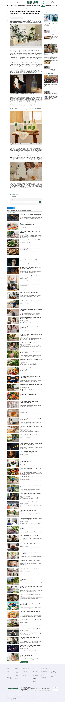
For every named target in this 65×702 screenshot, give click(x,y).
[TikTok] (43, 1)
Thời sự (12, 5)
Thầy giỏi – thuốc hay (26, 668)
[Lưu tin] (8, 18)
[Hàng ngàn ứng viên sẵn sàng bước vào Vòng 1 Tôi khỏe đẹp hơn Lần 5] (13, 606)
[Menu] (56, 5)
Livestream (16, 672)
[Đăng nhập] (52, 1)
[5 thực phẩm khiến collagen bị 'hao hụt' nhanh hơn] (13, 614)
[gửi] (40, 202)
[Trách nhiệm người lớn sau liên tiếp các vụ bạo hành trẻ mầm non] (47, 98)
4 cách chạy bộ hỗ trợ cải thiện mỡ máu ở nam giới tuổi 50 (30, 435)
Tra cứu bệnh (15, 5)
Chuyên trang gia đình (54, 675)
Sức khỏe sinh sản (43, 678)
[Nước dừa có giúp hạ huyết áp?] (47, 62)
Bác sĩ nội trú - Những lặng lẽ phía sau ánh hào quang (51, 85)
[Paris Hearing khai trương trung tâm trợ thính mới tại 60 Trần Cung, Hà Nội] (13, 521)
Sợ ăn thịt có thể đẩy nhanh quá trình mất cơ (29, 594)
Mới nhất (17, 194)
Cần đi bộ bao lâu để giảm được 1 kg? (28, 510)
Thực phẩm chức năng (44, 674)
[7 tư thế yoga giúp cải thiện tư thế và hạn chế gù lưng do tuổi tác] (13, 421)
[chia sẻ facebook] (8, 11)
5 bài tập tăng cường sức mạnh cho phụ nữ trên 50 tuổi (30, 569)
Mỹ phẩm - (21, 362)
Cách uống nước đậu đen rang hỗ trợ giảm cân (30, 628)
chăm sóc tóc (29, 210)
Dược (27, 5)
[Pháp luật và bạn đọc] (48, 3)
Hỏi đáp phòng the (43, 677)
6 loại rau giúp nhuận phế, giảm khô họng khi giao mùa (31, 240)
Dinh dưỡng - (22, 249)
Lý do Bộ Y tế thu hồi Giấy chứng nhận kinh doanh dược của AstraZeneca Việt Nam (31, 223)
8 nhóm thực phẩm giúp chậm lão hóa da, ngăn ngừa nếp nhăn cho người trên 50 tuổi (30, 393)
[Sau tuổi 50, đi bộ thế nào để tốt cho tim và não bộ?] (13, 488)
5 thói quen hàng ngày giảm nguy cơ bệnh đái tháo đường (30, 232)
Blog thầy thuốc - (46, 86)
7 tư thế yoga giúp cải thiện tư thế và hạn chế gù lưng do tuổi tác (30, 419)
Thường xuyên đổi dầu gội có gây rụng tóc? (29, 535)
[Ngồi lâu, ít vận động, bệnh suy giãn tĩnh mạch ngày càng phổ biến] (47, 37)
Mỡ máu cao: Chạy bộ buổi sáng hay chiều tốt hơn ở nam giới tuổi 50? (31, 335)
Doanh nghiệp (53, 671)
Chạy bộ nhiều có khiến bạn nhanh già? (28, 342)
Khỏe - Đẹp (42, 5)
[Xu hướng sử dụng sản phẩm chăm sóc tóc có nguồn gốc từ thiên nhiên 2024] (26, 35)
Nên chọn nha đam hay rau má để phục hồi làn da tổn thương (31, 360)
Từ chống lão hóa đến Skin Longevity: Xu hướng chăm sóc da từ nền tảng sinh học (30, 646)
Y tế (9, 5)
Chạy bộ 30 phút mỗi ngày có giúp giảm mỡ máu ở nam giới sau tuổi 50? (30, 477)
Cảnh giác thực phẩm (44, 672)
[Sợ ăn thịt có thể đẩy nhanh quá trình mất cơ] (13, 597)
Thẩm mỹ (19, 8)
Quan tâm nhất (12, 194)
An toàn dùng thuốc (17, 675)
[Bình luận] (8, 21)
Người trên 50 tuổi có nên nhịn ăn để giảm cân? (30, 284)
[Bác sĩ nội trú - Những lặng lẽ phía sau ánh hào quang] (51, 79)
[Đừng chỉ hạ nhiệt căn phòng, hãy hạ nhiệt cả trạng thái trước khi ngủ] (13, 379)
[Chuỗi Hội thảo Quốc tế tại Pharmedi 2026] (13, 505)
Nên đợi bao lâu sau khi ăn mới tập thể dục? (29, 292)
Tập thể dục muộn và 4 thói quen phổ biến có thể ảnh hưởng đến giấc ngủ (30, 268)
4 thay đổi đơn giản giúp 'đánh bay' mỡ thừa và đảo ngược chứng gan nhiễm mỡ (30, 276)
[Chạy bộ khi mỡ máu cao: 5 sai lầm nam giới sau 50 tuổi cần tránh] (13, 304)
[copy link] (8, 16)
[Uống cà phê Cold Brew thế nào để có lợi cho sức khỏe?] (13, 547)
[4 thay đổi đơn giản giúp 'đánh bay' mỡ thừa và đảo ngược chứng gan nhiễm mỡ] (13, 279)
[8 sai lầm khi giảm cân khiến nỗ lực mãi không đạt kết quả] (13, 640)
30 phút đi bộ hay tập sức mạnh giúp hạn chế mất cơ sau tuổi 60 (31, 587)
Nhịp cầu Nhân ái (53, 672)
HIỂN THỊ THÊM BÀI (24, 662)
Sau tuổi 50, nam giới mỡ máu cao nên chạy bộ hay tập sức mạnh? (30, 494)
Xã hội (8, 668)
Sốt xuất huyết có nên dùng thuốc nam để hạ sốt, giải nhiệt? (50, 54)
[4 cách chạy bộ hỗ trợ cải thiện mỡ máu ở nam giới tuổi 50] (13, 438)
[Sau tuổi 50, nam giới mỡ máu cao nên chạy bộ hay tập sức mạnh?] (13, 496)
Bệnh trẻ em (34, 674)
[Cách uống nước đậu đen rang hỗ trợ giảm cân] (13, 632)
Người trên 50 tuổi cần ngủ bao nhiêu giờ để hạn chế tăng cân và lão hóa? (30, 318)
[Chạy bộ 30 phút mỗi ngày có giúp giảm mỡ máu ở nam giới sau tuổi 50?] (13, 480)
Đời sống (52, 676)
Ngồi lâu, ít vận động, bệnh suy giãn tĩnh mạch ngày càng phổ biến (54, 37)
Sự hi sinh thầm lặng (9, 678)
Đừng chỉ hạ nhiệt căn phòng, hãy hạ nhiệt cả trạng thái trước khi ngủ (30, 377)
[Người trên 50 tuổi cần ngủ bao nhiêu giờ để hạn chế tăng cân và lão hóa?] (13, 320)
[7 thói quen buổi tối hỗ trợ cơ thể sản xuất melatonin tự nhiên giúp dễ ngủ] (13, 454)
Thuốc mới (16, 678)
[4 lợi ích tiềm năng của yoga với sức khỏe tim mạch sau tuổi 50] (13, 555)
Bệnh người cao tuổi (36, 668)
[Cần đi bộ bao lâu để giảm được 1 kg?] (13, 513)
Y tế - (21, 225)
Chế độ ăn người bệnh (44, 671)
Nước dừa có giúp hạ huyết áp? (54, 61)
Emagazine (24, 676)
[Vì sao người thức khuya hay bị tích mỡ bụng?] (13, 563)
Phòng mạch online (48, 5)
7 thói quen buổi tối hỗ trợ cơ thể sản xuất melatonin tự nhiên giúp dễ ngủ (29, 452)
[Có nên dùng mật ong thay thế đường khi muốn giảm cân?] (13, 413)
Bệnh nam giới (35, 672)
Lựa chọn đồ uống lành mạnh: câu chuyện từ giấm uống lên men (31, 326)
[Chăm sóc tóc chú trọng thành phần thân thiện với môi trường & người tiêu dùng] (26, 83)
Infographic (24, 679)
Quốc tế (8, 671)
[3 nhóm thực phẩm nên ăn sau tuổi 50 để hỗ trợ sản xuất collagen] (13, 371)
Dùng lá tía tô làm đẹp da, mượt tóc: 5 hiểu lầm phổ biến (30, 527)
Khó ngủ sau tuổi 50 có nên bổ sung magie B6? (30, 214)
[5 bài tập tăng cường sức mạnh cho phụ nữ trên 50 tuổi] (13, 572)
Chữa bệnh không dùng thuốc (26, 673)
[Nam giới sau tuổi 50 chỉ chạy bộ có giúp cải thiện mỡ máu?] (13, 387)
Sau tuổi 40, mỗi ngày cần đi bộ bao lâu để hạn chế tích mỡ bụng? (30, 352)
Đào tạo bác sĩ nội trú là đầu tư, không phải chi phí (54, 91)
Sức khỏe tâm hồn (35, 675)
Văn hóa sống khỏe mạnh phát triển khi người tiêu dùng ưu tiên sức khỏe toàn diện (31, 444)
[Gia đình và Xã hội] (43, 3)
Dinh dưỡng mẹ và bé (44, 668)
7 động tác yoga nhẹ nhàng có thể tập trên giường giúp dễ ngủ (31, 310)
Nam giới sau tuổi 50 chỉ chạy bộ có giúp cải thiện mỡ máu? (31, 385)
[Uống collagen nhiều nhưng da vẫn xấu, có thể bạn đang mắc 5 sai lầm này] (13, 657)
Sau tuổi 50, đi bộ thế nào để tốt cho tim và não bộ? (30, 486)
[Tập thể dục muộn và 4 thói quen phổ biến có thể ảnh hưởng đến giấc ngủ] (13, 270)
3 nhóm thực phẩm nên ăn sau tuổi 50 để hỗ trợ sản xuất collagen (30, 368)
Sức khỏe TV (20, 5)
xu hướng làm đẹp (14, 210)
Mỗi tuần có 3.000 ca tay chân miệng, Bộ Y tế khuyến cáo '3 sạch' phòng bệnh (54, 31)
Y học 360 (23, 5)
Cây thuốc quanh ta (25, 671)
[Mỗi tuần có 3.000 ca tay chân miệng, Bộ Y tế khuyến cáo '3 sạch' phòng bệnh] (47, 31)
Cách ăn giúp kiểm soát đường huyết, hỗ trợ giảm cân (31, 620)
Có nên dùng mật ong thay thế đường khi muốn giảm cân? (30, 410)
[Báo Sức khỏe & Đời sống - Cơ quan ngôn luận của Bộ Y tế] (32, 2)
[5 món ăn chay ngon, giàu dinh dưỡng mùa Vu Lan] (13, 251)
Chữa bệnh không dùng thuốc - (25, 234)
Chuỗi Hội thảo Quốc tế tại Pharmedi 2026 (29, 501)
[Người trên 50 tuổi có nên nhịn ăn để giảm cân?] (13, 287)
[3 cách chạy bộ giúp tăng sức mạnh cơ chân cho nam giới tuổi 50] (13, 581)
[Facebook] (54, 687)
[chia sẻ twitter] (8, 14)
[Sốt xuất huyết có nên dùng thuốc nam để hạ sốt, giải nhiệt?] (51, 48)
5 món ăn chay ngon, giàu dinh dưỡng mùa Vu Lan (31, 248)
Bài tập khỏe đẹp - (23, 303)
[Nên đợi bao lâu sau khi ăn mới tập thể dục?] (13, 295)
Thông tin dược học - (23, 216)
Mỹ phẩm (16, 8)
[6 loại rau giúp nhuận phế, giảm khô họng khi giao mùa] (13, 243)
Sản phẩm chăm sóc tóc (22, 210)
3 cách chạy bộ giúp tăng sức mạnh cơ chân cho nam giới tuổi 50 (30, 578)
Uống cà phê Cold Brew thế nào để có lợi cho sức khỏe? (31, 544)
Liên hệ (55, 690)
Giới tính (35, 5)
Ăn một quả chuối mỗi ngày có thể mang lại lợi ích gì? (31, 427)
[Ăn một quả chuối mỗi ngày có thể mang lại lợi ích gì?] (13, 429)
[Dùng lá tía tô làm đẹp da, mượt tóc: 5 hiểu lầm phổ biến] (13, 530)
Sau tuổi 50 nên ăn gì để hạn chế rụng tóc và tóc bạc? (30, 469)
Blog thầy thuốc (49, 73)
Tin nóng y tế (8, 674)
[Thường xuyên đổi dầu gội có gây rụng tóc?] (13, 538)
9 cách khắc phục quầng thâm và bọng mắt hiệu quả (30, 259)
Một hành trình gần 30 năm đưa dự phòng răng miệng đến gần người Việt (30, 460)
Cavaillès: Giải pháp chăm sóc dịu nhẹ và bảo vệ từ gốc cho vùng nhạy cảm (30, 402)
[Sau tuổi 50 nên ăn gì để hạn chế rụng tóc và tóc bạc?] (13, 471)
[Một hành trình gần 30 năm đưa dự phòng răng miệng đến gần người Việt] (13, 463)
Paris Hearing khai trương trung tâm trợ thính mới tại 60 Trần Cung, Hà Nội (31, 519)
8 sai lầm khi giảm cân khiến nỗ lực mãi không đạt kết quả (30, 638)
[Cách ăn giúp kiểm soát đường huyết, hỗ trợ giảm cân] (13, 623)
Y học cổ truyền (30, 5)
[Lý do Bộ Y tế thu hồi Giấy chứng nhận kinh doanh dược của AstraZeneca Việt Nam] (13, 226)
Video (23, 678)
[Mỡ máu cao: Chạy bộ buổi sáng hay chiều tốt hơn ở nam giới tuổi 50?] (13, 337)
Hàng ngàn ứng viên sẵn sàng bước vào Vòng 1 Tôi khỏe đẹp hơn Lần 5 (30, 603)
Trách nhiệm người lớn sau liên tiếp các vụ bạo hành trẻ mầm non (54, 97)
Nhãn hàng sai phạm (54, 669)
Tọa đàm (16, 669)
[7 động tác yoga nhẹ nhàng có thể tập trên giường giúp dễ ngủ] (13, 312)
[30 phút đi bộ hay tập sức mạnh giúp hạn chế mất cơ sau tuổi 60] (13, 589)
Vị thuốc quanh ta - (23, 242)
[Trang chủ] (7, 6)
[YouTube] (55, 687)
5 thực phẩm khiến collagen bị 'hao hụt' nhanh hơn (30, 612)
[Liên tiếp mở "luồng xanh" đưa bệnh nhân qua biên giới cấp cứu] (51, 18)
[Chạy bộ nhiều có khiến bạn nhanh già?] (13, 346)
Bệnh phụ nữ (35, 671)
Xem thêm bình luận (13, 196)
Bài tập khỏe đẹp (24, 8)
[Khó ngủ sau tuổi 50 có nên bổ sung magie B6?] (13, 217)
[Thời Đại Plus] (53, 3)
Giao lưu (16, 671)
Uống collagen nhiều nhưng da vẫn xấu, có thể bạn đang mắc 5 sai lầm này (30, 654)
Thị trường (53, 5)
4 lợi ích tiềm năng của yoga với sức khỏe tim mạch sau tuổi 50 (30, 553)
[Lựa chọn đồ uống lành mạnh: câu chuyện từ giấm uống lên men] (13, 329)
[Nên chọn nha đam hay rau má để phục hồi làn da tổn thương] (13, 362)
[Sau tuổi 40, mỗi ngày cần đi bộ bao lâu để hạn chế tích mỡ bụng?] (13, 354)
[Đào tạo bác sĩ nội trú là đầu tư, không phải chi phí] (47, 92)
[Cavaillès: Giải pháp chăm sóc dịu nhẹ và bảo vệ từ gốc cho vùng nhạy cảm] (13, 404)
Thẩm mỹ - (21, 261)
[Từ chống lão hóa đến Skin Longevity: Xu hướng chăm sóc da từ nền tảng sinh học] (13, 648)
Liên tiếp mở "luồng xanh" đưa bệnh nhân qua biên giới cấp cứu (50, 24)
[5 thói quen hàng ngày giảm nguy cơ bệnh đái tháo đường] (13, 234)
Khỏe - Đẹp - (22, 270)
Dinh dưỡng (38, 5)
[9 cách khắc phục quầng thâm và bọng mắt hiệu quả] (13, 262)
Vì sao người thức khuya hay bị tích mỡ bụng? (30, 560)
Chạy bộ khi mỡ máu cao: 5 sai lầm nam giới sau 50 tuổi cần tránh (30, 301)
